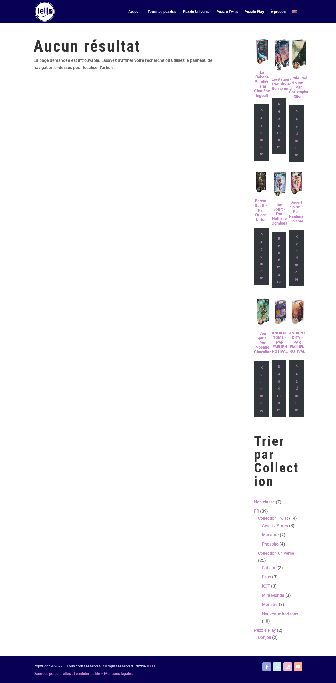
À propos (278, 12)
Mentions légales (118, 673)
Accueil (134, 12)
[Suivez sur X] (277, 666)
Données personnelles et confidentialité (67, 673)
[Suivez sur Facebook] (266, 666)
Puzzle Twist (227, 12)
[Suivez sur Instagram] (288, 666)
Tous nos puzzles (162, 12)
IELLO (152, 666)
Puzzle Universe (196, 12)
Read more (261, 132)
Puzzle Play (254, 12)
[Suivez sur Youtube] (298, 666)
